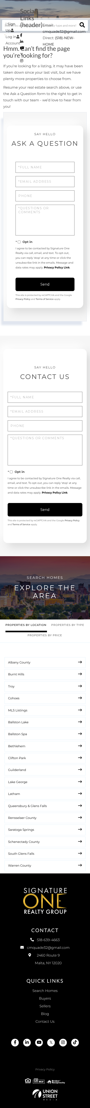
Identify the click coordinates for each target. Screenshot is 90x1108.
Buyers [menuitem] (45, 999)
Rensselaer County (22, 818)
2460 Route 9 (48, 959)
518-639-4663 (48, 940)
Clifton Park (17, 758)
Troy (11, 686)
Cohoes (13, 698)
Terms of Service (45, 299)
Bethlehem (16, 746)
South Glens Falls (21, 854)
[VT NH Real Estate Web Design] (45, 1094)
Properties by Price (45, 635)
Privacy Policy (23, 299)
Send (45, 284)
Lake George (17, 782)
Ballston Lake (18, 722)
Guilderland (17, 770)
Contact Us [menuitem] (45, 1022)
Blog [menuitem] (45, 1014)
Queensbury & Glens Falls (27, 806)
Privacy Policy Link (57, 267)
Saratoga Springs (21, 830)
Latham (14, 794)
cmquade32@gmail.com (64, 32)
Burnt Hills (16, 674)
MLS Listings (17, 710)
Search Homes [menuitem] (44, 991)
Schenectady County (24, 842)
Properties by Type (67, 625)
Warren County (19, 865)
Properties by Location (26, 625)
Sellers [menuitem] (44, 1006)
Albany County (19, 662)
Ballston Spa (17, 734)
